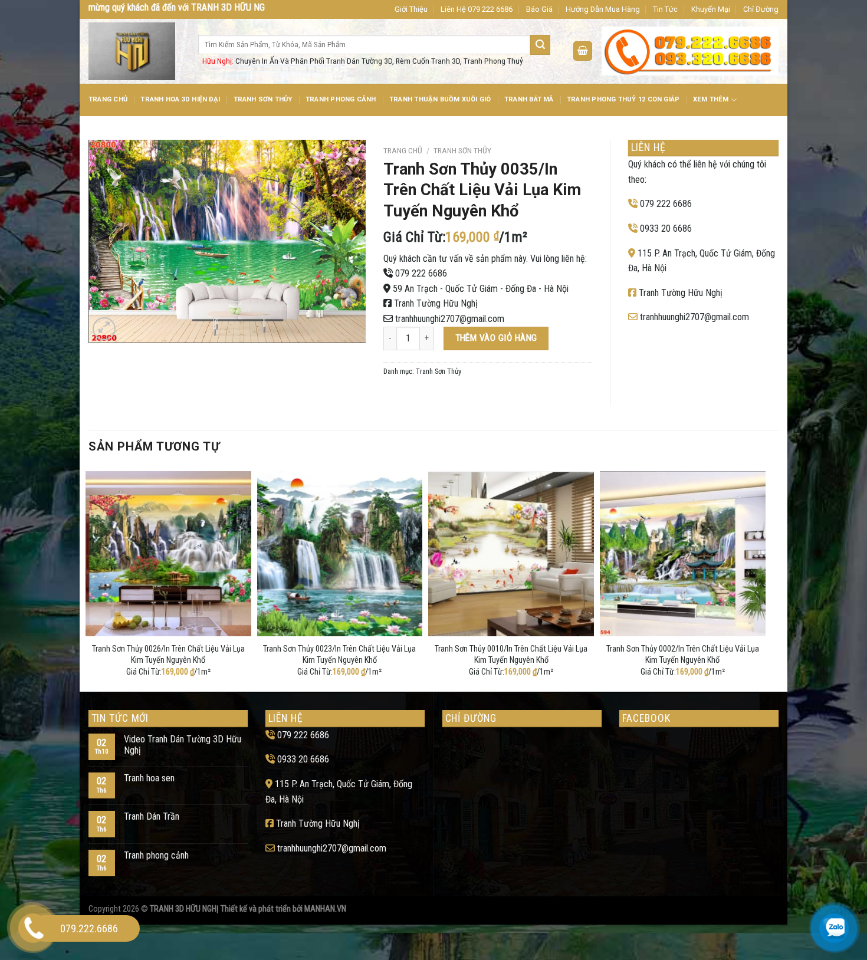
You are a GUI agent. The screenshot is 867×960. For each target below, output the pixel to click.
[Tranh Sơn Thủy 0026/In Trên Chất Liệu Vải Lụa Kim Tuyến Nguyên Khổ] (168, 554)
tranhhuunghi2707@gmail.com (449, 318)
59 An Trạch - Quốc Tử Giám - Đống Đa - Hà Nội (481, 288)
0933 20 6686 (666, 228)
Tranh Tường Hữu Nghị (436, 303)
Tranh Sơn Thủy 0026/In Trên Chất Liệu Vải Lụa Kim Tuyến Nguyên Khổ (168, 654)
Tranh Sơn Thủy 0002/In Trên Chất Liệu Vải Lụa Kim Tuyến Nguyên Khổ (682, 654)
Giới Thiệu (411, 9)
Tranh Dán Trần (151, 816)
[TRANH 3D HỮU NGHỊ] (134, 51)
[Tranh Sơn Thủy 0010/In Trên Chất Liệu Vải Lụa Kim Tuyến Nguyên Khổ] (511, 554)
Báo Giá (539, 9)
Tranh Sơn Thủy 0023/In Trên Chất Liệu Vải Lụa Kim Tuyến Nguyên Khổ (339, 654)
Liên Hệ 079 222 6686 (477, 9)
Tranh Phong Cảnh (341, 99)
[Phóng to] (104, 328)
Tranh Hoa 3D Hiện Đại (180, 99)
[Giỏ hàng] (582, 51)
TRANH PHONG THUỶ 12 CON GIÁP (623, 99)
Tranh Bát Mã (529, 99)
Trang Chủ (107, 99)
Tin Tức (665, 9)
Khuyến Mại (710, 9)
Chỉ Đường (761, 9)
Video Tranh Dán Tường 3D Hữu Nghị (182, 745)
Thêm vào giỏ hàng (496, 338)
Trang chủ (402, 150)
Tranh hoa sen (149, 778)
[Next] (762, 579)
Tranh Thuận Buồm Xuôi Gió (440, 99)
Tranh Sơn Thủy (263, 99)
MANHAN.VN (325, 909)
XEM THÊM (711, 99)
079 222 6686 (421, 273)
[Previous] (89, 579)
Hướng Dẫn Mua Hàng (603, 9)
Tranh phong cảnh (156, 855)
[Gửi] (540, 45)
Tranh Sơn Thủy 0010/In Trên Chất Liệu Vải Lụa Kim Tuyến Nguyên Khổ (511, 654)
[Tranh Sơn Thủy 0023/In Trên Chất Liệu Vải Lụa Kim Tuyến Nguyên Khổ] (340, 554)
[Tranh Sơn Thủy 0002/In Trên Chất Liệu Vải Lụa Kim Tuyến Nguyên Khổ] (683, 554)
